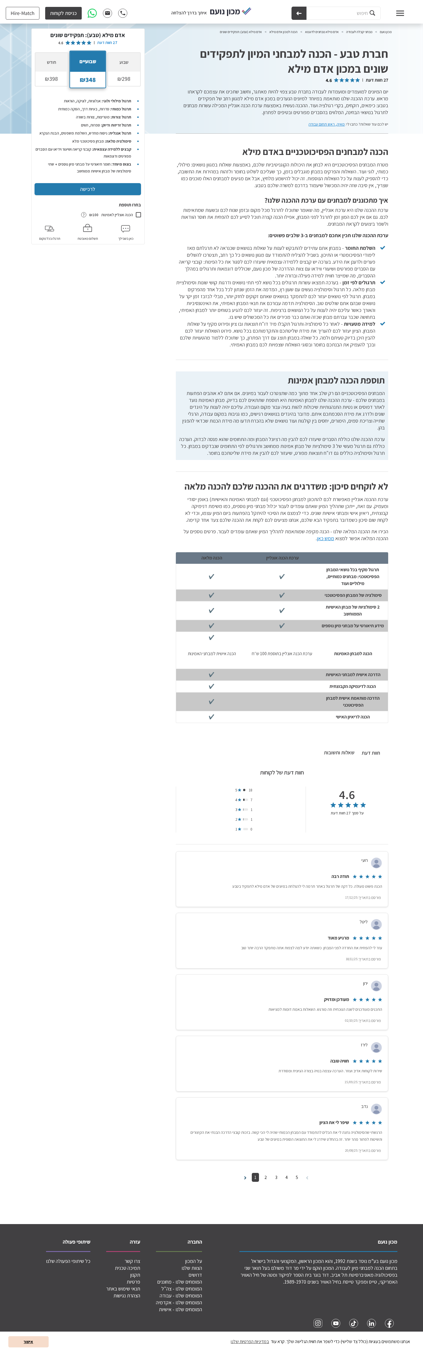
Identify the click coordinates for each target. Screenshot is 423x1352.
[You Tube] (335, 1323)
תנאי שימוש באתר (123, 1288)
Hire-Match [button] (23, 13)
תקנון (135, 1275)
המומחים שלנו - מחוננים (179, 1281)
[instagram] (318, 1323)
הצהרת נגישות (126, 1295)
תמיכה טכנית (127, 1268)
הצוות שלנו (192, 1268)
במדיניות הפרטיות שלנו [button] (250, 1341)
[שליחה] (298, 13)
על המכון (193, 1261)
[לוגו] (230, 11)
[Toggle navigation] (395, 13)
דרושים (195, 1275)
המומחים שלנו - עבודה (181, 1295)
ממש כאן (325, 538)
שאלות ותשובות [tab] (339, 752)
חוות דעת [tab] (371, 752)
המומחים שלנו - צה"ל (181, 1288)
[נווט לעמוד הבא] (245, 1177)
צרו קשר (132, 1261)
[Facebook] (389, 1323)
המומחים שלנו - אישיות (180, 1309)
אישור (28, 1341)
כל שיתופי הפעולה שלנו (68, 1261)
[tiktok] (353, 1323)
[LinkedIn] (371, 1323)
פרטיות (133, 1281)
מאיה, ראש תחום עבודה (326, 124)
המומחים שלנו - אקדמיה (179, 1302)
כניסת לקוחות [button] (63, 13)
